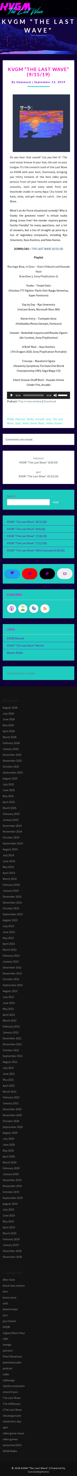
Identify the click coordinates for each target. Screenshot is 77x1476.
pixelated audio (12, 1362)
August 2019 (10, 1204)
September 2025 (13, 772)
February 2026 (11, 743)
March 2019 (9, 1233)
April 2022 (9, 1014)
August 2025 (10, 778)
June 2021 (9, 1073)
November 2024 (12, 831)
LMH (5, 1339)
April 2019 (9, 1227)
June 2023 (9, 932)
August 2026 (10, 707)
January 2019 (11, 1245)
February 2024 (11, 884)
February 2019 (11, 1239)
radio (30, 419)
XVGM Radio (10, 1451)
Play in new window (30, 401)
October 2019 (11, 1192)
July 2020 (8, 1138)
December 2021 (12, 1038)
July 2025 (8, 784)
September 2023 (13, 914)
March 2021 (9, 1091)
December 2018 (12, 1251)
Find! (56, 502)
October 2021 (11, 1050)
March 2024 (9, 879)
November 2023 (12, 902)
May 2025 (8, 796)
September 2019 (13, 1198)
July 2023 (8, 926)
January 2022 (11, 1032)
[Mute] (55, 395)
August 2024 (10, 849)
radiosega (9, 1380)
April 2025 (9, 802)
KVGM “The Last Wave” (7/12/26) (27, 543)
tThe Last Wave (12, 1409)
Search (11, 496)
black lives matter (14, 1285)
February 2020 (11, 1168)
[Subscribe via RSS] (45, 608)
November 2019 (12, 1186)
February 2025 (11, 814)
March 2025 (9, 808)
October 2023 (11, 908)
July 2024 (8, 855)
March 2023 (9, 949)
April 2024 (9, 873)
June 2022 (9, 1003)
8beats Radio (15, 652)
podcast (20, 419)
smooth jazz (43, 419)
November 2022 (12, 973)
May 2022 (8, 1009)
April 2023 (9, 943)
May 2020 (8, 1150)
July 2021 (8, 1068)
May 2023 (8, 938)
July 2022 (8, 997)
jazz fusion (9, 1321)
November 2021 (12, 1044)
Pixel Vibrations (12, 1356)
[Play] (11, 395)
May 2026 (8, 725)
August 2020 (10, 1132)
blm (5, 1291)
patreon (8, 1350)
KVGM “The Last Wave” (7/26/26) (27, 536)
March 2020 (9, 1162)
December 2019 (12, 1180)
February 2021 (11, 1097)
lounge (7, 1344)
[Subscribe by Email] (33, 608)
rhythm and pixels (14, 1386)
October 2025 (11, 766)
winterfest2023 (12, 1445)
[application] (38, 395)
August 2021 (10, 1062)
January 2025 (11, 820)
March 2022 (9, 1020)
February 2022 (11, 1026)
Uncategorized (12, 1415)
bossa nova (9, 1297)
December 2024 (12, 825)
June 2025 (9, 790)
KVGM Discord (15, 638)
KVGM (10, 419)
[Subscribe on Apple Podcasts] (11, 608)
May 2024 (8, 867)
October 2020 (11, 1121)
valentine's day (12, 1421)
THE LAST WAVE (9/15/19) (47, 249)
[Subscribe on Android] (22, 608)
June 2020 (9, 1144)
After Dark (9, 1279)
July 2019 (8, 1209)
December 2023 (12, 896)
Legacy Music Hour (14, 1333)
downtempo (10, 1309)
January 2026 (11, 749)
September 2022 (13, 985)
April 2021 (9, 1085)
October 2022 (11, 979)
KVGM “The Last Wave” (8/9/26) (26, 529)
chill (5, 1303)
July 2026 (8, 713)
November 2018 (12, 1257)
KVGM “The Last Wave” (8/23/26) (27, 522)
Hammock (23, 82)
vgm (18, 423)
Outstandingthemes (38, 1471)
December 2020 (12, 1109)
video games (54, 423)
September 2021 (13, 1056)
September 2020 (13, 1127)
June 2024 (9, 861)
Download (50, 401)
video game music (33, 423)
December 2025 (12, 754)
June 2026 (9, 719)
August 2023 (10, 920)
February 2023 (11, 955)
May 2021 (8, 1079)
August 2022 (10, 991)
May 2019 (8, 1221)
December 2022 (12, 967)
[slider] (63, 395)
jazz (5, 1315)
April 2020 (9, 1156)
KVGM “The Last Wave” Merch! (25, 645)
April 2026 (9, 731)
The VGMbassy (11, 1404)
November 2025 (12, 760)
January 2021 (11, 1103)
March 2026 (9, 737)
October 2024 (11, 837)
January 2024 (11, 890)
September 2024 (13, 843)
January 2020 (11, 1174)
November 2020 (12, 1115)
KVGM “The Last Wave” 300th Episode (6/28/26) (36, 550)
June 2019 (9, 1215)
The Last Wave (11, 1398)
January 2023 (11, 961)
